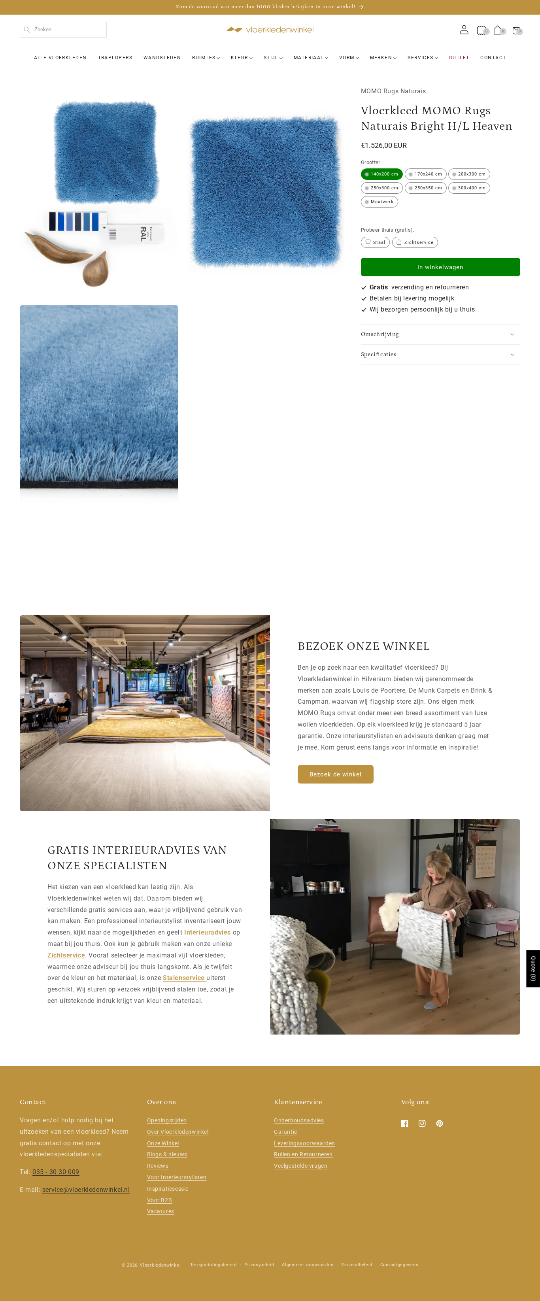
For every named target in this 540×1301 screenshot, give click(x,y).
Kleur (239, 57)
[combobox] (63, 30)
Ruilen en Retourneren (303, 1155)
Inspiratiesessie (168, 1189)
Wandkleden (162, 57)
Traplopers (115, 57)
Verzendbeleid (356, 1264)
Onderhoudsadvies (299, 1120)
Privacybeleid (259, 1264)
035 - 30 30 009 (55, 1172)
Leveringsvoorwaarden (304, 1143)
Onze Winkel (163, 1143)
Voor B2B (159, 1200)
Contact (493, 57)
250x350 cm (428, 187)
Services (421, 57)
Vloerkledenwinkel (160, 1265)
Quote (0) (533, 968)
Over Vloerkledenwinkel (178, 1132)
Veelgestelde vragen (300, 1166)
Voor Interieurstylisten (177, 1177)
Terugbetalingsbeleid (213, 1264)
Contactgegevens (399, 1264)
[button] (516, 29)
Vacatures (160, 1211)
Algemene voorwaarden (307, 1264)
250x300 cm (384, 187)
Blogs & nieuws (167, 1155)
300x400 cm (472, 187)
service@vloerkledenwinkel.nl (86, 1189)
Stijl (271, 57)
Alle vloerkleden (60, 57)
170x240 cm (428, 173)
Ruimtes (203, 57)
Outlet (459, 57)
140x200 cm (384, 173)
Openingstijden (167, 1120)
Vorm (347, 57)
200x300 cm (472, 173)
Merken (381, 57)
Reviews (158, 1166)
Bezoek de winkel (336, 774)
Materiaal (309, 57)
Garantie (285, 1132)
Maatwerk (382, 201)
